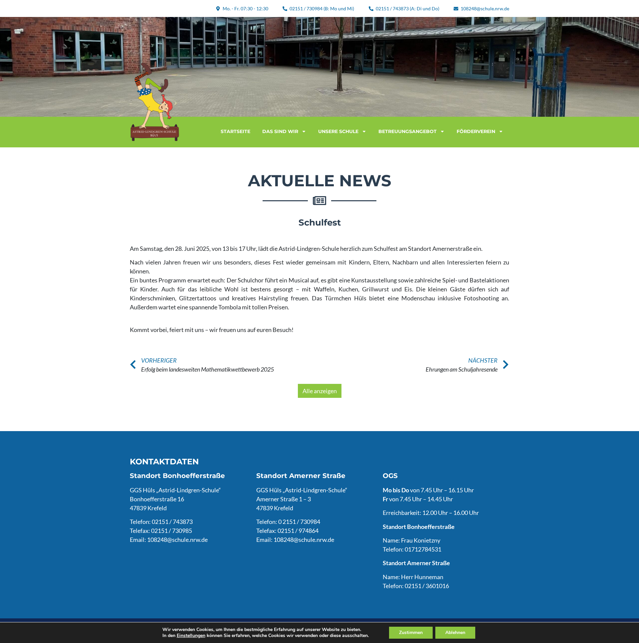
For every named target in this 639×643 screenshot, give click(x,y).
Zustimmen (411, 632)
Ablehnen (455, 632)
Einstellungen (191, 636)
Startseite (235, 131)
